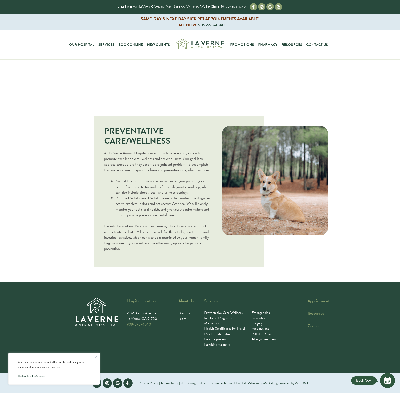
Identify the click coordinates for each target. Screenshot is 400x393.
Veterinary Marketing (263, 383)
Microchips (212, 323)
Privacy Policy (148, 383)
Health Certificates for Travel (224, 328)
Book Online (131, 44)
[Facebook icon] (253, 6)
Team (182, 318)
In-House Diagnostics (219, 318)
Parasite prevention (217, 339)
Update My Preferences (31, 376)
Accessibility (169, 383)
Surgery (257, 323)
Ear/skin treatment (217, 344)
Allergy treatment (264, 339)
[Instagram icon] (261, 6)
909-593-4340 (236, 6)
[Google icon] (270, 6)
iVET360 (301, 383)
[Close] (95, 356)
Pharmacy (268, 44)
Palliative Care (262, 334)
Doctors (184, 313)
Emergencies (261, 312)
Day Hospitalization (217, 334)
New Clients (158, 44)
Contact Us (317, 44)
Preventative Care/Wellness (223, 312)
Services (106, 44)
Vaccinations (260, 328)
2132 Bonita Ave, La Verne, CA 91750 (141, 6)
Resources (292, 44)
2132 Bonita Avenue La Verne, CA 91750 (142, 315)
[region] (54, 369)
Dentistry (258, 318)
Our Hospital (81, 44)
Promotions (242, 44)
